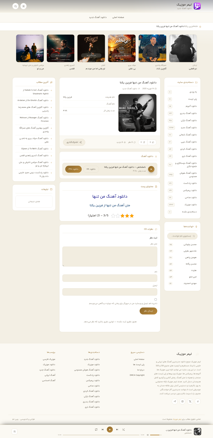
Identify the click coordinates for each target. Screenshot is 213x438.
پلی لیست (192, 99)
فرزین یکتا (189, 26)
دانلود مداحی (191, 197)
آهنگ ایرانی (50, 375)
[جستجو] (15, 6)
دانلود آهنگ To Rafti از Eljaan (35, 148)
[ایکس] (190, 401)
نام (156, 271)
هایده (194, 270)
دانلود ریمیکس (190, 190)
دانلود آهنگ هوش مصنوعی (188, 175)
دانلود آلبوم (191, 106)
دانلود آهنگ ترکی (189, 120)
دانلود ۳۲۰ (73, 169)
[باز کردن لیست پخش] (14, 431)
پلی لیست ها (138, 364)
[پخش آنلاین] (174, 58)
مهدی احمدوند (190, 283)
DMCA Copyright (137, 375)
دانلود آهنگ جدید (98, 17)
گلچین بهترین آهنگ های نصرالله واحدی (34, 129)
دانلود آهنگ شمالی (188, 134)
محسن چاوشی (190, 244)
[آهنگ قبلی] (103, 430)
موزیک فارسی (49, 359)
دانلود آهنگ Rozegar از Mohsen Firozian (34, 119)
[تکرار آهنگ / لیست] (96, 430)
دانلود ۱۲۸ (91, 169)
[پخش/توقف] (110, 430)
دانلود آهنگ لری (189, 156)
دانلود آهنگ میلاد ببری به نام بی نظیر (34, 140)
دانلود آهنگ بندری (188, 113)
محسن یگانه (191, 264)
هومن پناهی (191, 257)
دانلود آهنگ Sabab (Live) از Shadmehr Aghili (36, 91)
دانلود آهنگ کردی (188, 149)
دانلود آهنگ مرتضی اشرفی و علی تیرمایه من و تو (34, 164)
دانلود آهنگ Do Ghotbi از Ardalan (33, 100)
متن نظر (153, 244)
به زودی (193, 92)
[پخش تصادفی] (123, 430)
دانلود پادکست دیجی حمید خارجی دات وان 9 (34, 174)
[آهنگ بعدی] (117, 430)
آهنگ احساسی (48, 380)
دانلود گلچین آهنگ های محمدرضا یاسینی (33, 109)
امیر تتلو (193, 277)
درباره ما (140, 370)
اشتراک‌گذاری (72, 142)
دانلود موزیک (191, 204)
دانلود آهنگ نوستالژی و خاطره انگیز (186, 165)
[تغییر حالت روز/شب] (23, 6)
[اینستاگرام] (182, 401)
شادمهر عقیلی (190, 251)
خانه (196, 26)
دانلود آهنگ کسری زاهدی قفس (34, 155)
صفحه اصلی (118, 17)
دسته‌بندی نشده (189, 212)
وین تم (15, 419)
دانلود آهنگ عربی (189, 142)
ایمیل (155, 285)
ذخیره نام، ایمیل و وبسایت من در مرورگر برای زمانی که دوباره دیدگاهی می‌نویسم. (123, 303)
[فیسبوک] (198, 401)
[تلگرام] (175, 401)
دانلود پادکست (190, 183)
